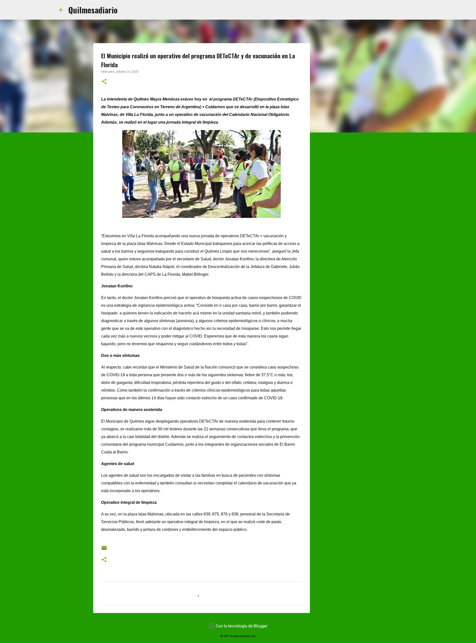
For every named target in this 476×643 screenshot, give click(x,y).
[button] (104, 81)
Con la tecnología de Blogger (241, 626)
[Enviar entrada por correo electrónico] (104, 549)
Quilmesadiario (93, 10)
